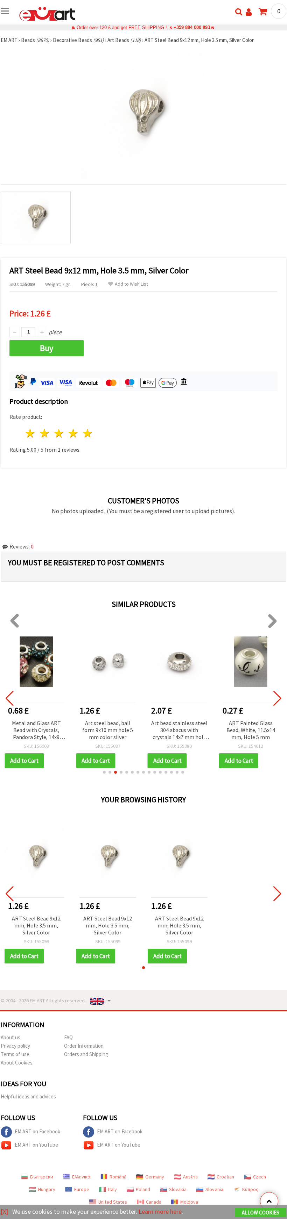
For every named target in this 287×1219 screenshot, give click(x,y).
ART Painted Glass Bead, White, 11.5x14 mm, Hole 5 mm (250, 729)
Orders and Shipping (86, 1054)
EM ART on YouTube (36, 1144)
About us (10, 1037)
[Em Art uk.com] (47, 13)
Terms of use (15, 1054)
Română (118, 1177)
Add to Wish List (131, 284)
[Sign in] (249, 12)
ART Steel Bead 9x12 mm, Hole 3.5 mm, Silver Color (36, 925)
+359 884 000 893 (192, 27)
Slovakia (178, 1189)
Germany (154, 1177)
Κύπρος (250, 1189)
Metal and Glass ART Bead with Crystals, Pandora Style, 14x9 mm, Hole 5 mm (36, 730)
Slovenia (214, 1189)
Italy (112, 1189)
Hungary (46, 1189)
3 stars (59, 433)
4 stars (73, 433)
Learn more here (160, 1211)
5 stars (87, 433)
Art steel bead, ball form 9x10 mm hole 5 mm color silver (107, 729)
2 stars (45, 433)
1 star (30, 433)
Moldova (189, 1202)
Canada (153, 1202)
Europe (81, 1189)
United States (112, 1202)
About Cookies (17, 1062)
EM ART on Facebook (37, 1131)
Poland (143, 1189)
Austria (190, 1177)
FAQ (68, 1037)
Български (41, 1177)
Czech (259, 1177)
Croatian (225, 1177)
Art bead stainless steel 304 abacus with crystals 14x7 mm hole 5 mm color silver (179, 730)
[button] (104, 772)
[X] (4, 1211)
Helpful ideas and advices (28, 1096)
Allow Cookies (260, 1212)
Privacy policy (15, 1045)
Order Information (84, 1045)
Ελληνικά (81, 1177)
